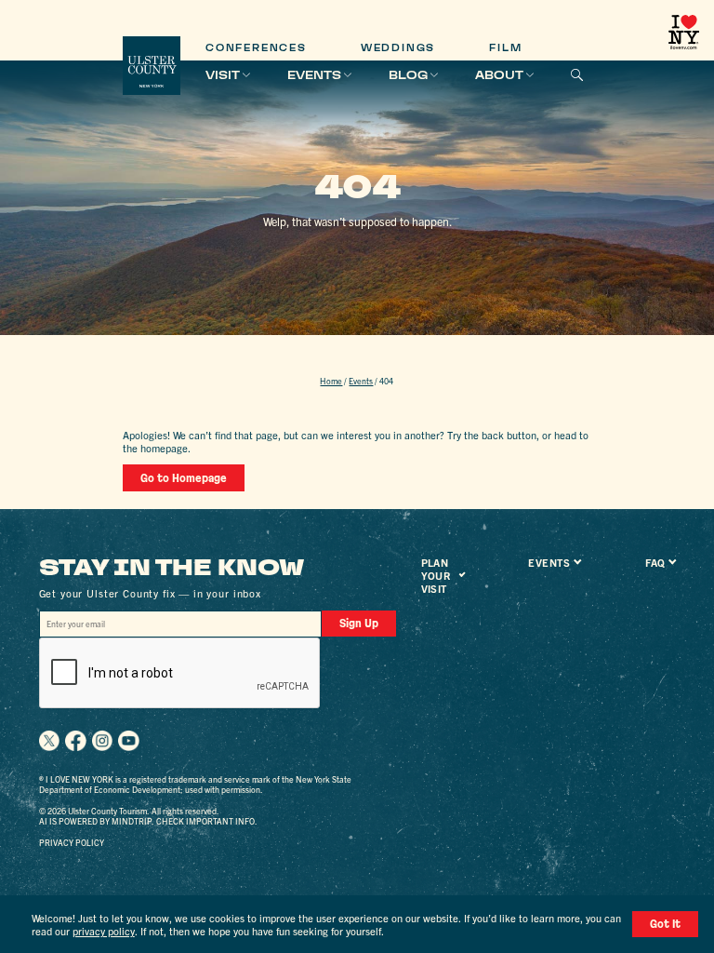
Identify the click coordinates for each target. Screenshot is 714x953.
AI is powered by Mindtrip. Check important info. (148, 820)
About (499, 75)
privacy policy (104, 930)
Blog (408, 75)
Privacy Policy (71, 842)
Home (331, 380)
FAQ (655, 562)
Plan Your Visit (436, 575)
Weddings (398, 48)
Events (314, 75)
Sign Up (358, 623)
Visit (222, 75)
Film (505, 48)
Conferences (256, 48)
